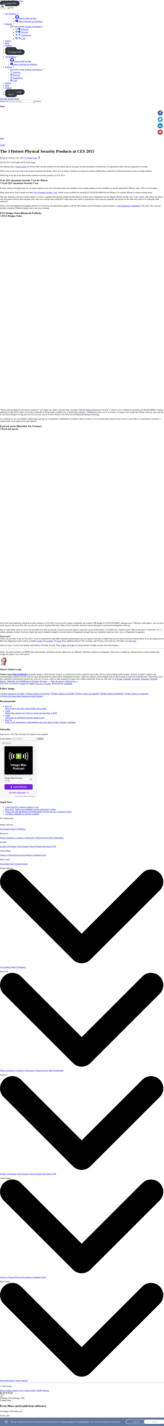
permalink (68, 683)
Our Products (10, 57)
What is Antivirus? (8, 838)
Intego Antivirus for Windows (30, 21)
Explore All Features (33, 26)
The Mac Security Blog (9, 99)
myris (70, 623)
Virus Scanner (23, 846)
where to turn (20, 167)
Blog (7, 85)
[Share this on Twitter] (160, 119)
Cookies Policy (30, 1390)
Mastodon (11, 681)
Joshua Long (32, 158)
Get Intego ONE (9, 3)
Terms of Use (18, 1390)
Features (8, 67)
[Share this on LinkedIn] (160, 125)
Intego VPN (51, 846)
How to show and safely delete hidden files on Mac (26, 708)
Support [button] (8, 45)
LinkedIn (127, 679)
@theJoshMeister (20, 674)
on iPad (49, 641)
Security (47, 683)
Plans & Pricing (14, 855)
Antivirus (24, 29)
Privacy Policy (6, 1390)
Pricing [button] (8, 41)
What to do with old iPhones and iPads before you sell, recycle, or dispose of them (38, 812)
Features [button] (8, 24)
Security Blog (48, 838)
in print (39, 641)
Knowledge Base (7, 864)
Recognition (27, 855)
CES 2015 (39, 683)
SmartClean (26, 35)
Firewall (24, 32)
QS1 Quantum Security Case (45, 192)
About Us (4, 855)
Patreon (3, 681)
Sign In (11, 94)
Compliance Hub (39, 855)
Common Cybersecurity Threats (29, 838)
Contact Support (21, 864)
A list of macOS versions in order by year (22, 807)
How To (8, 706)
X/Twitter (118, 679)
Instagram (145, 679)
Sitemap (46, 1390)
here (134, 641)
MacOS (14, 829)
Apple (2, 145)
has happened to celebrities (129, 206)
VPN (23, 38)
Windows (22, 829)
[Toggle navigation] (2, 7)
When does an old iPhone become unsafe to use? (25, 718)
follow (63, 645)
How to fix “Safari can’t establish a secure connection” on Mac (30, 809)
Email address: (6, 739)
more (45, 681)
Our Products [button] (10, 14)
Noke (88, 410)
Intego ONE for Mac (27, 18)
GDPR (40, 1390)
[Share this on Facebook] (160, 113)
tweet (59, 641)
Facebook (136, 679)
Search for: (4, 101)
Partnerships (58, 838)
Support (8, 88)
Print (2, 138)
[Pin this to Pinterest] (160, 132)
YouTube (153, 679)
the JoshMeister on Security (27, 681)
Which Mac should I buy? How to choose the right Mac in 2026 (31, 713)
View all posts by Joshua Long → (64, 681)
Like (72, 645)
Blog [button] (7, 43)
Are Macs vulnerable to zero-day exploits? (22, 814)
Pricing (8, 83)
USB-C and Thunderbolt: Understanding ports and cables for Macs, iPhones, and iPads (40, 722)
